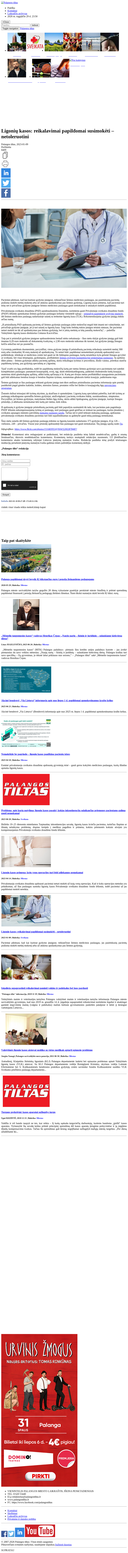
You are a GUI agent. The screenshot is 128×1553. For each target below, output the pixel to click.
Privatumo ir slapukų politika (21, 1519)
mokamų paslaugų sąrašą (52, 413)
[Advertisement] (64, 104)
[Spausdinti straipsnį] (5, 166)
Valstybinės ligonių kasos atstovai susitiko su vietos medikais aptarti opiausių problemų (47, 1050)
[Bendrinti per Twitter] (6, 187)
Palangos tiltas (27, 28)
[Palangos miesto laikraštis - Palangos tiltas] (9, 2)
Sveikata (24, 819)
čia (121, 423)
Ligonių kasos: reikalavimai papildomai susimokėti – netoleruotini (36, 931)
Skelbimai (12, 1513)
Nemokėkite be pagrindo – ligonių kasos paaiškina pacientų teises (35, 754)
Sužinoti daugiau (63, 1544)
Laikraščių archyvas (17, 13)
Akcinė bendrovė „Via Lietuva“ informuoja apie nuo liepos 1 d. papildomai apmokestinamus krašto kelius (57, 700)
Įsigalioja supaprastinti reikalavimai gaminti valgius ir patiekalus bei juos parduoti (44, 988)
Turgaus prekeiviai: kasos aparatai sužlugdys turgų (28, 1112)
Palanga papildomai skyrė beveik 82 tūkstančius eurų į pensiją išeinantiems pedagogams (47, 579)
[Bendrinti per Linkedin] (6, 176)
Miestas (24, 585)
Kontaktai (12, 10)
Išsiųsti (5, 494)
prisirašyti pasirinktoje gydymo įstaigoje (103, 313)
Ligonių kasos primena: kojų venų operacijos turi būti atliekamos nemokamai (42, 872)
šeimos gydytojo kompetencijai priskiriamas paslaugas (86, 357)
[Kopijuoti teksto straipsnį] (5, 158)
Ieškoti (35, 25)
